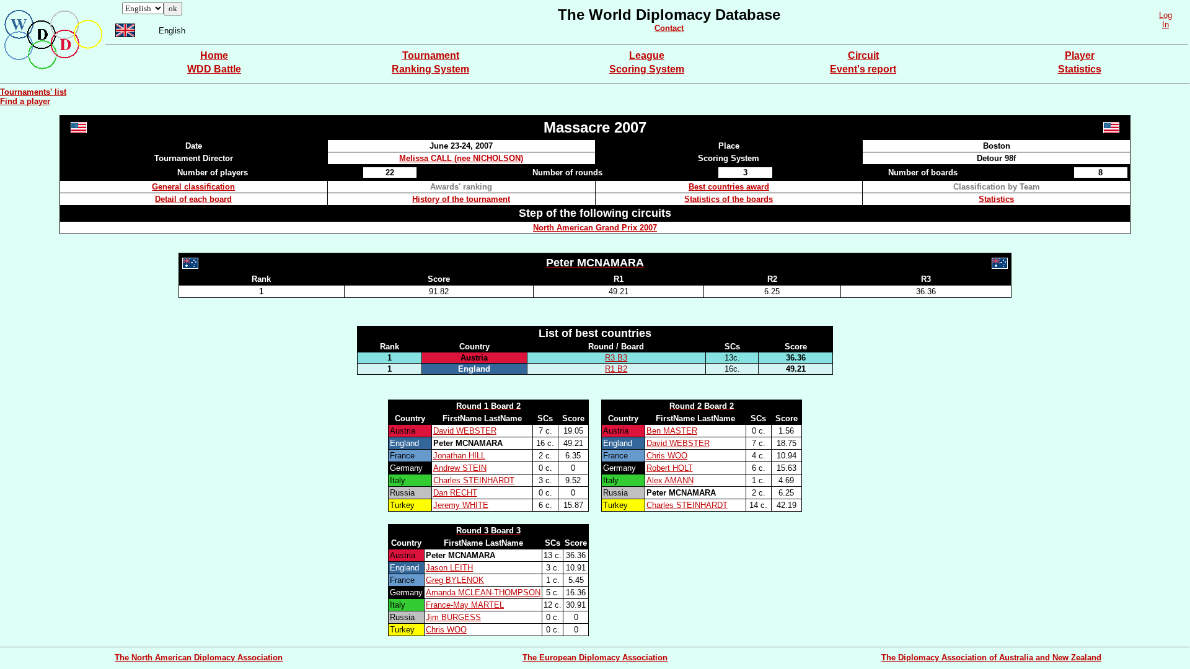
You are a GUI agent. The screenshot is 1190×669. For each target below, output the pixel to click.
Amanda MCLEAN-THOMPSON (483, 592)
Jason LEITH (449, 567)
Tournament (430, 55)
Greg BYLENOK (455, 580)
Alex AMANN (670, 480)
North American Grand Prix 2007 (595, 227)
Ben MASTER (671, 430)
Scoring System (646, 69)
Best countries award (729, 186)
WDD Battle (214, 69)
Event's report (863, 69)
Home (214, 55)
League (646, 55)
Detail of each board (193, 199)
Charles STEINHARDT (473, 480)
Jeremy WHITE (460, 505)
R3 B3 (616, 357)
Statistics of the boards (728, 199)
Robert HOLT (669, 468)
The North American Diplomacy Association (199, 657)
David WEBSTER (464, 430)
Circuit (863, 55)
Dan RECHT (455, 492)
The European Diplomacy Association (595, 657)
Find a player (25, 101)
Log (1165, 15)
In (1165, 24)
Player (1080, 55)
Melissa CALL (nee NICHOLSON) (461, 158)
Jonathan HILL (459, 455)
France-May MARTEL (465, 605)
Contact (669, 28)
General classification (193, 186)
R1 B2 (616, 369)
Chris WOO (666, 455)
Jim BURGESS (453, 617)
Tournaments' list (33, 92)
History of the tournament (461, 199)
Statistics (1079, 69)
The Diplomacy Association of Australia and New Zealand (991, 657)
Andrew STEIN (460, 468)
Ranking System (430, 69)
